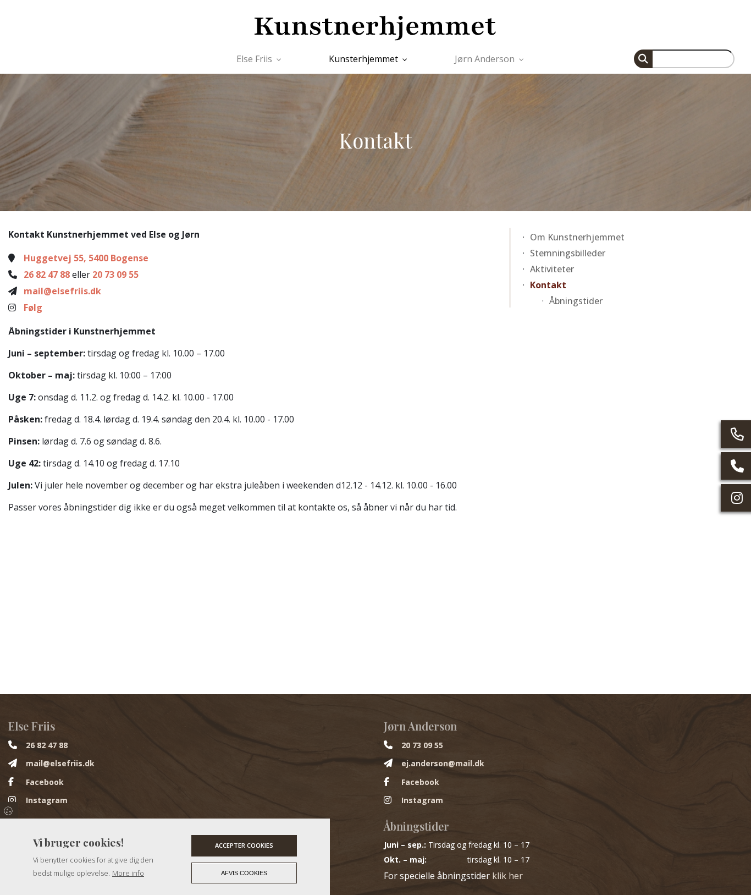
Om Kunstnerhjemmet (577, 237)
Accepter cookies (244, 845)
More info (128, 873)
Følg (33, 307)
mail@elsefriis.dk (62, 291)
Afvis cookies (244, 873)
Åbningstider (576, 301)
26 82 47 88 (47, 274)
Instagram (47, 800)
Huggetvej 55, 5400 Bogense (86, 258)
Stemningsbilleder (567, 253)
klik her (507, 876)
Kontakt (548, 285)
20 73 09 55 (115, 274)
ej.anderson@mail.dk (442, 763)
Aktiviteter (552, 269)
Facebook (45, 782)
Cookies (9, 810)
